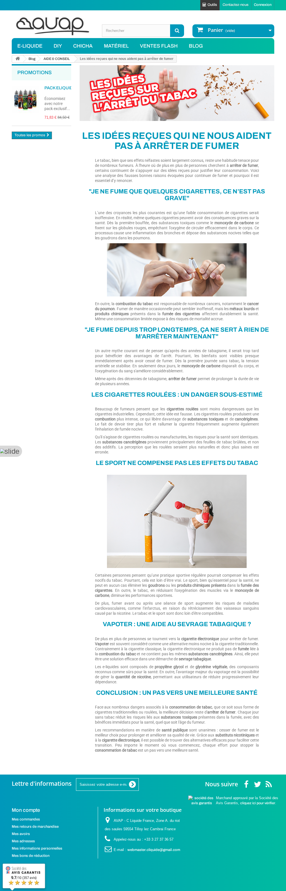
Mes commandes (26, 819)
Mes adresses (23, 841)
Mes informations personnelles (37, 848)
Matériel (116, 46)
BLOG (196, 46)
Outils (212, 5)
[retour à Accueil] (17, 58)
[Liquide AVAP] (53, 26)
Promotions (34, 72)
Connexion (262, 5)
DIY (58, 46)
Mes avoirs (21, 834)
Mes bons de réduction (30, 856)
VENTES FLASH (159, 46)
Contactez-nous (236, 5)
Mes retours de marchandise (35, 827)
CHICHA (83, 46)
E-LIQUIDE (29, 46)
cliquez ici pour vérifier (257, 803)
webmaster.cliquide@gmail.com (153, 850)
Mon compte (26, 810)
